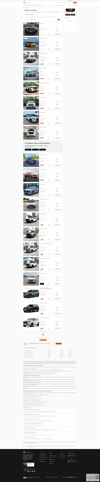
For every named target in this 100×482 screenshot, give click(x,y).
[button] (70, 5)
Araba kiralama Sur (42, 461)
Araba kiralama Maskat (42, 455)
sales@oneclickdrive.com (73, 461)
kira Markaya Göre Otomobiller (29, 14)
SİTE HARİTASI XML (52, 459)
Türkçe (65, 480)
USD (60, 19)
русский (62, 480)
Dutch (59, 480)
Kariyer (50, 457)
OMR (58, 19)
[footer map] (24, 477)
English (51, 480)
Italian (73, 480)
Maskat (27, 7)
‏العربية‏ (54, 480)
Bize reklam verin (51, 461)
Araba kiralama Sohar (42, 459)
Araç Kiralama (59, 2)
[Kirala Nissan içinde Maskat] (32, 322)
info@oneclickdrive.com (72, 455)
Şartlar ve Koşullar (62, 455)
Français (56, 480)
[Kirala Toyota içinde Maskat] (32, 292)
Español (67, 480)
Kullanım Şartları (62, 457)
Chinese (70, 480)
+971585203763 (72, 460)
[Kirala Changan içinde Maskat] (32, 307)
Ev (24, 7)
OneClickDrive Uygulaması (53, 455)
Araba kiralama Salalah (42, 457)
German (76, 480)
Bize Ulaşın (51, 463)
